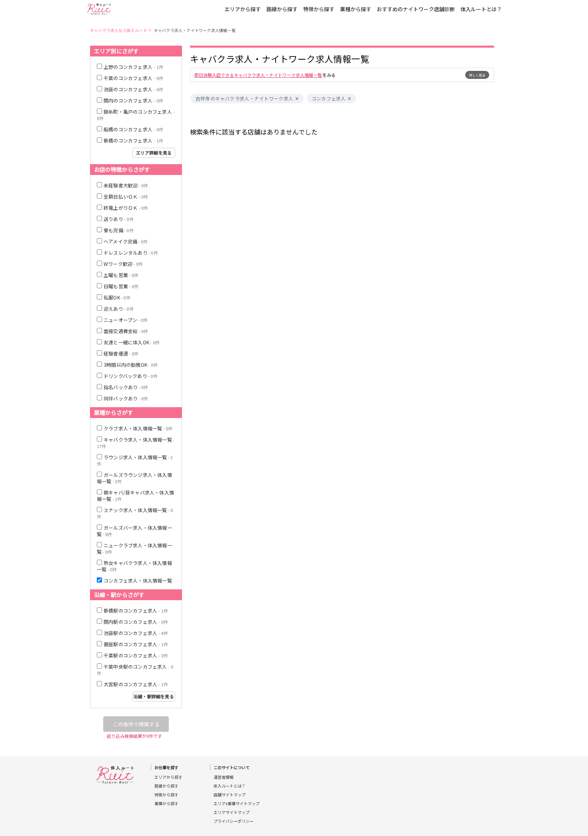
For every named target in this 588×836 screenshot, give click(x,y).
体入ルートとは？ (481, 9)
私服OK (117, 297)
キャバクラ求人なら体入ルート (118, 30)
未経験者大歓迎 (126, 185)
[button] (297, 98)
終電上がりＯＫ (126, 207)
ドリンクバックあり (131, 375)
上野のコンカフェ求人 (133, 66)
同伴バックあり (126, 398)
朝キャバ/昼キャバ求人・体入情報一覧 (135, 495)
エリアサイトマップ (232, 812)
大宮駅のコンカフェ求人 (136, 684)
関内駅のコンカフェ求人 (136, 621)
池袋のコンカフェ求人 (133, 89)
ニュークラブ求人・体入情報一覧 (134, 548)
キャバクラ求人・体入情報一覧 (135, 442)
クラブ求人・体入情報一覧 (138, 428)
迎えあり (119, 308)
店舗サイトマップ (230, 795)
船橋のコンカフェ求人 (133, 129)
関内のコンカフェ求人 (133, 100)
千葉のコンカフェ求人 (133, 77)
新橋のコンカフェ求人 (133, 140)
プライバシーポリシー (234, 821)
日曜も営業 (121, 286)
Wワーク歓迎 (123, 263)
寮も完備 (119, 230)
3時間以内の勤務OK (131, 364)
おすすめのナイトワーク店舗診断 (416, 9)
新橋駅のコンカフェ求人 (136, 610)
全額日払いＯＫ (126, 196)
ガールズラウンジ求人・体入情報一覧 (134, 477)
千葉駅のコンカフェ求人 (136, 655)
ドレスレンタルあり (131, 252)
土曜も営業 (121, 274)
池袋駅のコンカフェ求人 (136, 632)
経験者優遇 (121, 353)
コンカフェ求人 (329, 98)
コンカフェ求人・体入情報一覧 (138, 580)
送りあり (119, 218)
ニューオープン (126, 319)
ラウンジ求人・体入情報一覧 (135, 460)
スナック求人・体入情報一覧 (135, 513)
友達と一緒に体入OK (132, 342)
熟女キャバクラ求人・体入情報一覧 (134, 566)
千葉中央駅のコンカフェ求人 (135, 669)
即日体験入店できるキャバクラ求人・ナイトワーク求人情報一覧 (258, 75)
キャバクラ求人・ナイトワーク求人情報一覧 (195, 30)
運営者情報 (224, 777)
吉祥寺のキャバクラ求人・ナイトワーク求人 (244, 98)
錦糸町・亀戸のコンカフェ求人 (136, 114)
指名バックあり (126, 387)
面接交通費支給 (126, 331)
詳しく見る (477, 75)
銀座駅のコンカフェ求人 (136, 644)
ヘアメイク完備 (126, 241)
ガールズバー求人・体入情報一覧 (134, 530)
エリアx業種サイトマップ (237, 804)
